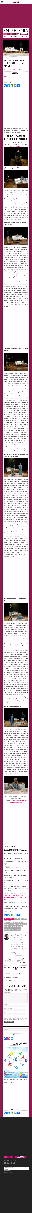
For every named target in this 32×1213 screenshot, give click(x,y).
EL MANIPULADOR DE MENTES (13, 973)
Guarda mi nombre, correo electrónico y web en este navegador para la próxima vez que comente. (15, 1019)
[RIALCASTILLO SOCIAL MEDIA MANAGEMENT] (16, 1078)
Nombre (6, 1004)
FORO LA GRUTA (17, 58)
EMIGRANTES (9, 961)
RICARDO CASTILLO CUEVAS (9, 930)
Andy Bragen (24, 918)
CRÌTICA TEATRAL (12, 926)
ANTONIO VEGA (7, 920)
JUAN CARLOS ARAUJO (16, 928)
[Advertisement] (16, 16)
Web (5, 1012)
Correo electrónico (8, 1008)
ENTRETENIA (19, 926)
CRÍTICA (7, 58)
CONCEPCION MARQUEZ (22, 924)
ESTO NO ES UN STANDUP (22, 962)
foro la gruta (7, 928)
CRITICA (6, 926)
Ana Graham (17, 918)
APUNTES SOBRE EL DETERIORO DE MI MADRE (13, 922)
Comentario (7, 992)
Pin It (5, 76)
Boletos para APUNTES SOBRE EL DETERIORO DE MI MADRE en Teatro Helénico (16, 897)
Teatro (18, 930)
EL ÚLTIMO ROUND (10, 980)
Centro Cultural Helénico (10, 924)
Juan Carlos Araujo (10, 69)
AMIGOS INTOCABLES (11, 977)
